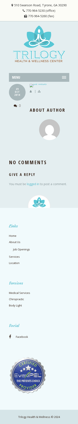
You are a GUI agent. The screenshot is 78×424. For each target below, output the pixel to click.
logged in (33, 184)
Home (12, 236)
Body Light (15, 305)
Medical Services (19, 293)
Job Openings (21, 249)
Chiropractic (16, 299)
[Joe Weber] (49, 85)
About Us (14, 242)
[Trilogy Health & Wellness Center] (39, 44)
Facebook (21, 337)
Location (14, 263)
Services (14, 257)
